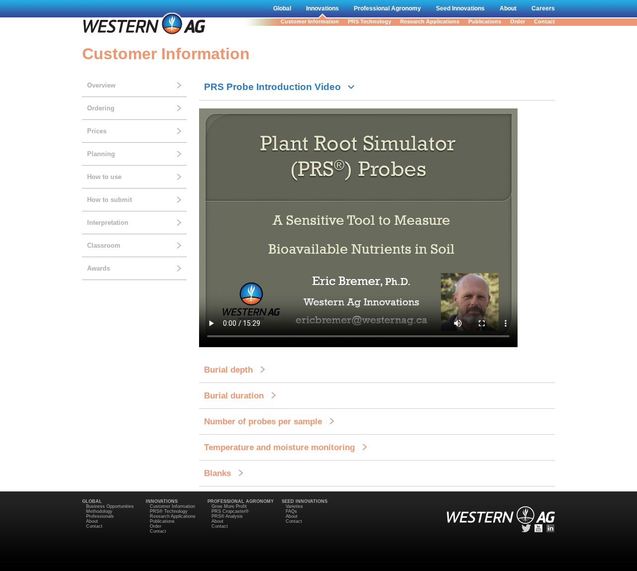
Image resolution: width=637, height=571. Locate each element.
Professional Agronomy (387, 8)
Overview (101, 85)
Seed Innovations (460, 8)
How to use (104, 177)
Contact (544, 21)
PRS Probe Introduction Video (272, 87)
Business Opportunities (110, 506)
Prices (96, 131)
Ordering (100, 108)
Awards (98, 268)
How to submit (109, 199)
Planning (101, 154)
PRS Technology (369, 21)
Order (517, 21)
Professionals (100, 516)
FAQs (291, 511)
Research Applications (429, 21)
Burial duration (234, 395)
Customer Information (310, 21)
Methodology (99, 511)
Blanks (217, 473)
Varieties (294, 506)
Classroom (103, 245)
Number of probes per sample (263, 421)
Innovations (322, 8)
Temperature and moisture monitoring (279, 447)
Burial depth (228, 370)
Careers (543, 8)
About (508, 8)
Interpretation (107, 222)
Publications (484, 21)
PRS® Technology (169, 511)
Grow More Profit (229, 506)
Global (282, 8)
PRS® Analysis (227, 516)
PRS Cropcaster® (230, 511)
